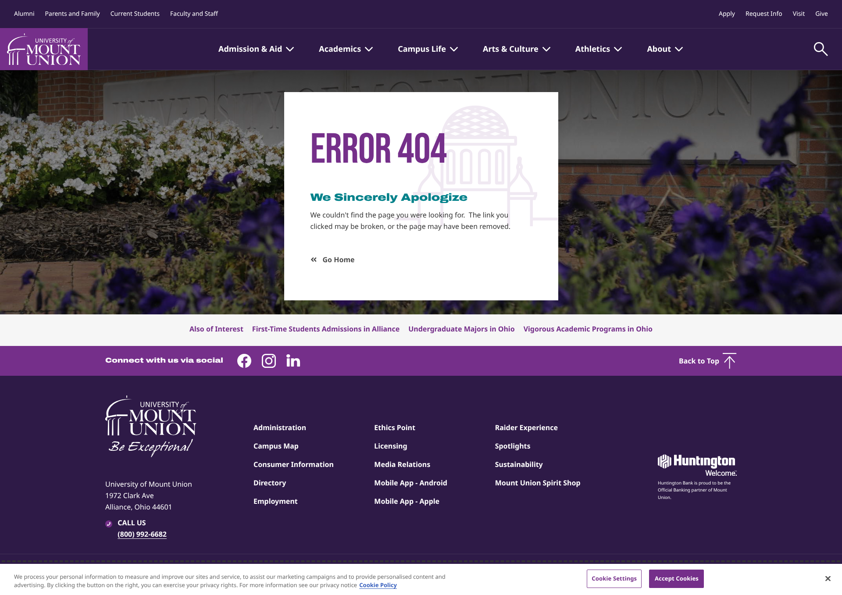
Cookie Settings (614, 578)
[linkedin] (293, 361)
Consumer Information (293, 464)
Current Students (135, 14)
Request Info (764, 14)
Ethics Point (394, 427)
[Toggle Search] (821, 49)
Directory (269, 483)
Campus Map (276, 446)
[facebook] (244, 361)
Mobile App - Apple (406, 501)
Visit (799, 14)
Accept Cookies (677, 578)
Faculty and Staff (194, 14)
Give (821, 14)
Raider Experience (526, 427)
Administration (279, 427)
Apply (727, 14)
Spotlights (513, 446)
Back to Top (699, 361)
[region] (421, 579)
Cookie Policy (378, 585)
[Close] (828, 578)
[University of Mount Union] (44, 49)
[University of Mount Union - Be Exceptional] (150, 427)
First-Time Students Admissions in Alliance (326, 329)
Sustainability (519, 464)
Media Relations (402, 464)
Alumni (24, 14)
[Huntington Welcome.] (697, 465)
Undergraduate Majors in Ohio (461, 329)
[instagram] (269, 361)
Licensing (390, 446)
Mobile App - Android (410, 483)
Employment (275, 501)
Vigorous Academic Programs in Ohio (588, 329)
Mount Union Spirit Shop (538, 483)
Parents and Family (72, 14)
